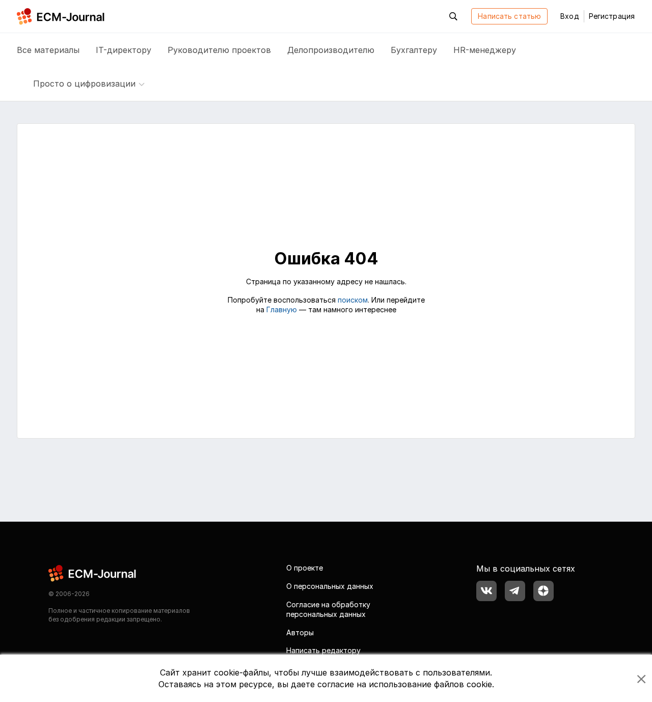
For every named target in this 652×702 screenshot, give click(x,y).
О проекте (304, 567)
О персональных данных (329, 586)
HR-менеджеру (484, 50)
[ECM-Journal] (92, 573)
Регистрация (612, 16)
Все (48, 50)
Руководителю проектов (219, 50)
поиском (353, 299)
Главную (281, 309)
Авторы (300, 632)
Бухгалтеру (414, 50)
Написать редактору (323, 650)
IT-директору (123, 50)
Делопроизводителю (330, 50)
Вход (569, 16)
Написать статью (509, 16)
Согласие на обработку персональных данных (328, 609)
